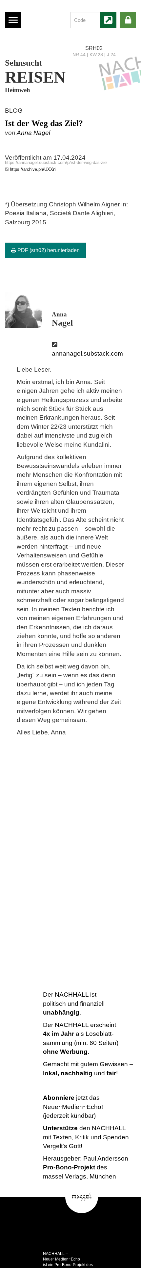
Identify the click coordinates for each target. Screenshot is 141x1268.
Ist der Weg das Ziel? (44, 123)
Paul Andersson (105, 1158)
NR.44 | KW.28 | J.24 (94, 54)
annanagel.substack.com (87, 353)
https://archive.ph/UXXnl (33, 169)
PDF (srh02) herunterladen (48, 250)
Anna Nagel (33, 132)
